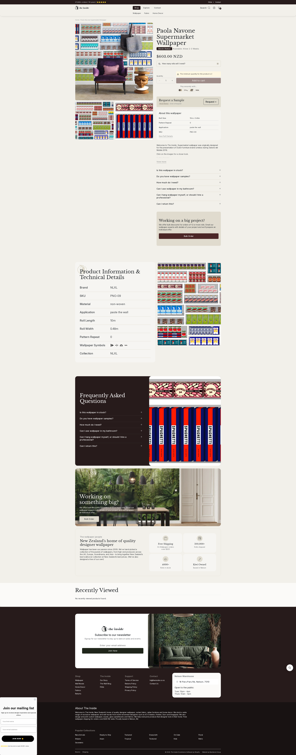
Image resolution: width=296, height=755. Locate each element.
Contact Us (154, 684)
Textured (128, 735)
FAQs (210, 2)
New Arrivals (80, 735)
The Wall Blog (105, 684)
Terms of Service (132, 680)
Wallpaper (137, 13)
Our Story (104, 680)
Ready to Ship (105, 735)
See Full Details (166, 136)
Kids (175, 739)
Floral (201, 735)
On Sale (177, 735)
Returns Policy (130, 684)
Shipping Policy (131, 687)
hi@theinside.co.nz (157, 680)
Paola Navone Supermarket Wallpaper (93, 20)
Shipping (85, 752)
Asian (102, 739)
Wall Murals (79, 684)
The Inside (174, 752)
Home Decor (158, 13)
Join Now (112, 651)
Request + (211, 101)
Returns (78, 694)
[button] (209, 7)
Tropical (128, 739)
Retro (201, 739)
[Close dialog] (35, 699)
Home (77, 20)
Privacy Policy (130, 690)
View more (161, 162)
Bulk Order (189, 236)
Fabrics (78, 690)
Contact (218, 2)
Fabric (146, 13)
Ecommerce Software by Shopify (189, 752)
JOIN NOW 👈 (17, 738)
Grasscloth (153, 735)
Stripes (78, 739)
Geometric (79, 743)
